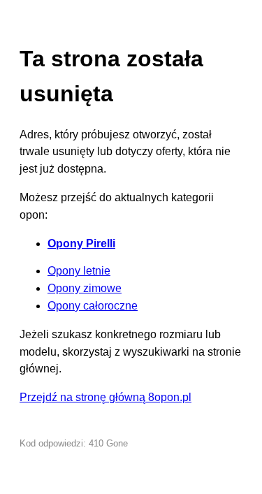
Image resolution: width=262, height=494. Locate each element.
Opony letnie (79, 271)
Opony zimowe (85, 288)
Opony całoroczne (93, 306)
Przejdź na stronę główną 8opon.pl (105, 397)
